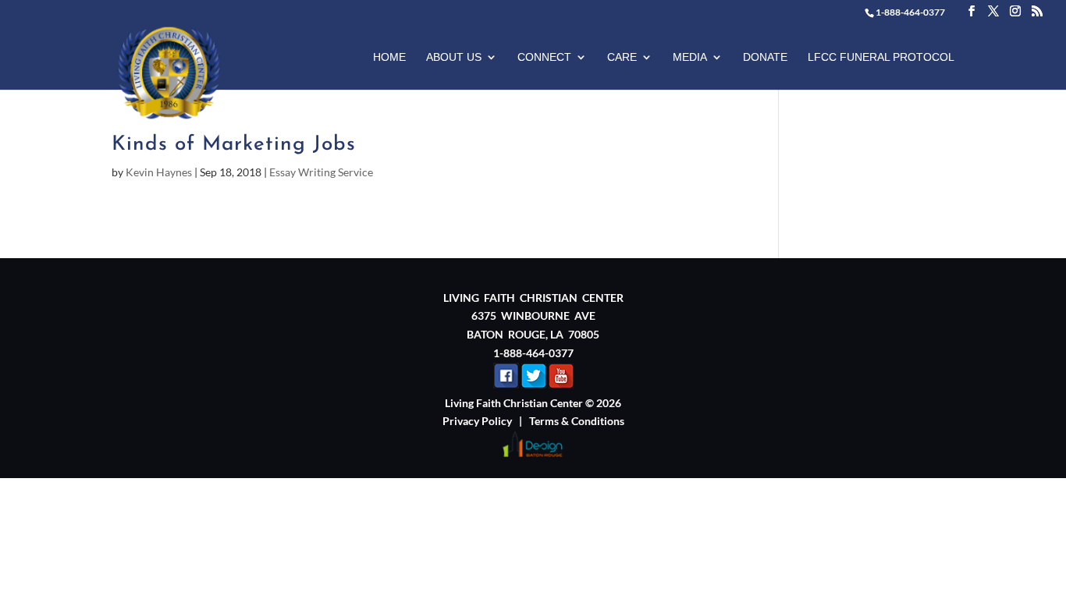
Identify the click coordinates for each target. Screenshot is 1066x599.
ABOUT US (453, 57)
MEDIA (690, 57)
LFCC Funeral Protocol (881, 57)
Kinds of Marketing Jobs (234, 144)
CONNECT (544, 57)
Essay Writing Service (321, 172)
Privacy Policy (477, 420)
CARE (622, 57)
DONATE (765, 57)
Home (389, 57)
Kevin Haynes (159, 172)
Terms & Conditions (576, 420)
